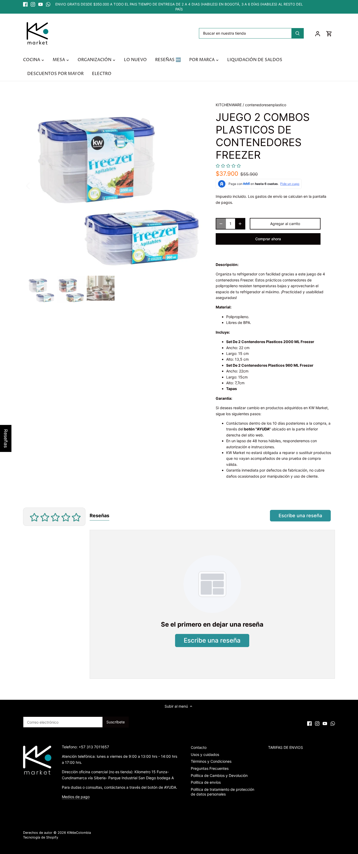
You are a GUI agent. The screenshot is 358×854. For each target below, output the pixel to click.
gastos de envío (268, 196)
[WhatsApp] (48, 4)
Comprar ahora (268, 239)
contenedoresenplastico (265, 105)
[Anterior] (35, 185)
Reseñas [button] (6, 438)
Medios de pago (76, 796)
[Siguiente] (195, 185)
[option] (115, 185)
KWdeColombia (79, 833)
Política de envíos (206, 782)
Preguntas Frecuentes (210, 768)
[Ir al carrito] (329, 33)
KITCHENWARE (229, 105)
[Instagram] (33, 4)
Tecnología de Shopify (40, 837)
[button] (228, 166)
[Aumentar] (240, 223)
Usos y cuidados (205, 754)
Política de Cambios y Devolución (219, 775)
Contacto (199, 747)
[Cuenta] (317, 33)
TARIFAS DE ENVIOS (285, 747)
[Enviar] (298, 33)
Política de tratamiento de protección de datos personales (222, 791)
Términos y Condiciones (211, 761)
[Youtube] (40, 4)
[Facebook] (25, 4)
